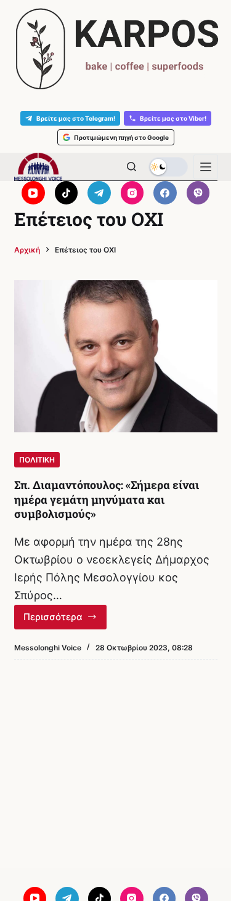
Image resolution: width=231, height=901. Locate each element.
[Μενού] (205, 167)
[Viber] (198, 192)
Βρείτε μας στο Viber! (173, 118)
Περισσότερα (65, 620)
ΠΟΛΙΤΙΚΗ (37, 459)
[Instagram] (132, 192)
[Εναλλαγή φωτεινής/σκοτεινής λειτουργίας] (168, 167)
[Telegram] (99, 192)
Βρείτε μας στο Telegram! (75, 118)
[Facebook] (165, 192)
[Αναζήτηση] (131, 166)
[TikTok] (66, 192)
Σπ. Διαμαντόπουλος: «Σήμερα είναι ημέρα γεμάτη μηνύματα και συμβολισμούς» (106, 499)
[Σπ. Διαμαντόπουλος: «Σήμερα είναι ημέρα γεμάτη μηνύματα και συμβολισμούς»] (115, 356)
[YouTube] (33, 192)
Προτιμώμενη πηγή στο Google (121, 137)
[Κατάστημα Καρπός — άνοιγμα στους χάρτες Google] (115, 49)
